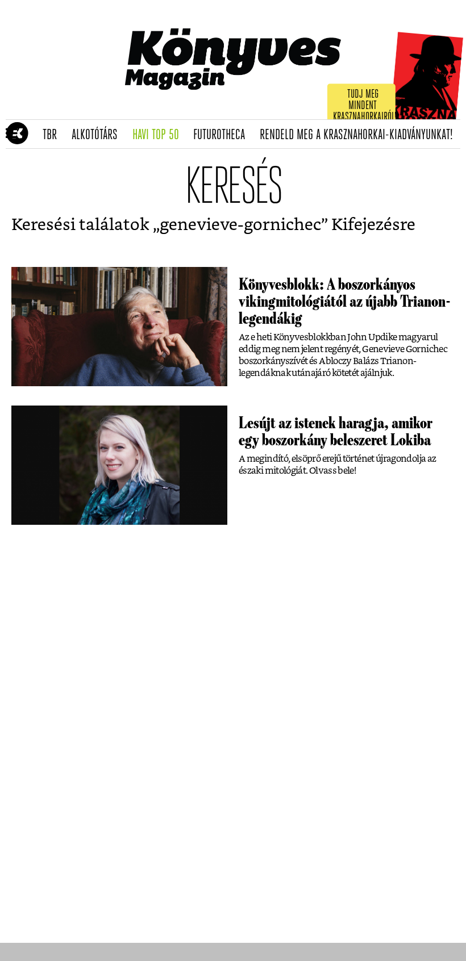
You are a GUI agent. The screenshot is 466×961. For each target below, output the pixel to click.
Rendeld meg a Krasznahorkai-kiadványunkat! (360, 135)
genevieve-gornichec (240, 225)
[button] (12, 134)
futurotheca (222, 135)
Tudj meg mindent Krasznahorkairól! (365, 106)
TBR (53, 135)
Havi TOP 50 (159, 135)
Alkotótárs (98, 135)
